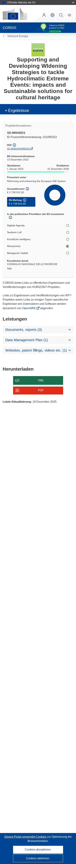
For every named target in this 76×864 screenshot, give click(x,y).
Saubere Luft (14, 232)
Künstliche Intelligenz (19, 239)
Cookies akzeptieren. (38, 849)
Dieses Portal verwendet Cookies (25, 836)
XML (41, 380)
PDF (41, 390)
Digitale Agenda (16, 225)
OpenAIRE (29, 308)
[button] (52, 15)
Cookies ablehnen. (38, 858)
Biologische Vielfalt (17, 253)
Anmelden (44, 15)
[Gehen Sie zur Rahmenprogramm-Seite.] (38, 49)
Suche (61, 15)
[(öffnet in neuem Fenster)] (15, 14)
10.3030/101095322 (18, 148)
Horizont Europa (18, 36)
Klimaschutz (14, 246)
